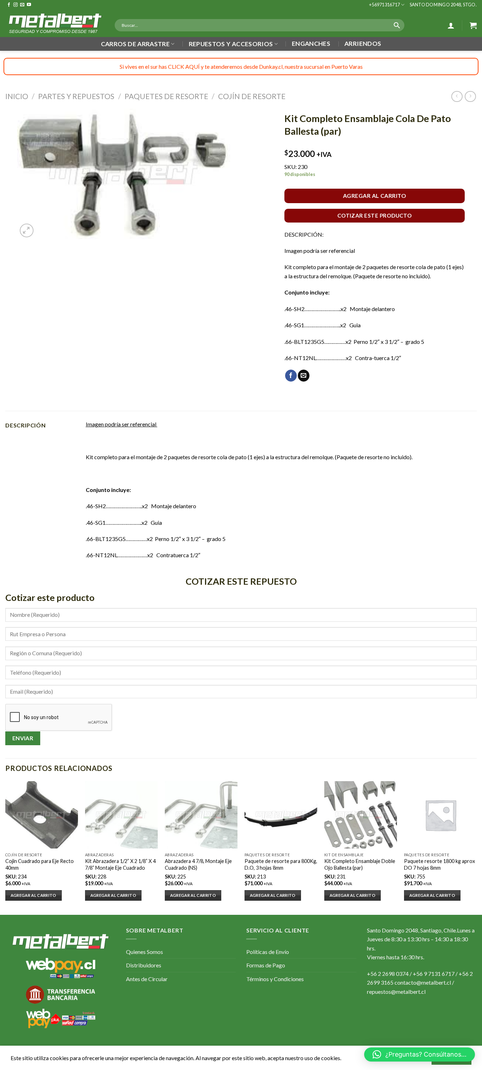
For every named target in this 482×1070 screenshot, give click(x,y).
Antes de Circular (147, 978)
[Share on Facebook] (291, 376)
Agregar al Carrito (374, 195)
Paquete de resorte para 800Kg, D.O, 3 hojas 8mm (281, 864)
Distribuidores (143, 965)
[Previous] (5, 847)
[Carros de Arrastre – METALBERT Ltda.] (54, 23)
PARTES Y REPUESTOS (76, 96)
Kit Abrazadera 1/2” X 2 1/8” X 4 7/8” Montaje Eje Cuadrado (120, 864)
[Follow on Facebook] (9, 4)
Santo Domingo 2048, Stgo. (443, 4)
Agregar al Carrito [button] (33, 895)
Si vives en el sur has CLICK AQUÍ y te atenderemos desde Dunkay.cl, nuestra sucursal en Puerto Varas (241, 66)
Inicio (16, 96)
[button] (419, 1054)
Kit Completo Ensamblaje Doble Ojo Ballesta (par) (359, 864)
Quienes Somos (144, 951)
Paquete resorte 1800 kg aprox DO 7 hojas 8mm (439, 864)
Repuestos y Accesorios (231, 44)
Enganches (311, 43)
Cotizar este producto (374, 215)
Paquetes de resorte (166, 96)
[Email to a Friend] (303, 376)
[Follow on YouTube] (29, 4)
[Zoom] (27, 230)
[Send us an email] (22, 4)
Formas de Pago (265, 965)
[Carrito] (473, 25)
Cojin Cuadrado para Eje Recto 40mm (39, 864)
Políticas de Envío (267, 951)
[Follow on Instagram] (15, 4)
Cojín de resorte (251, 96)
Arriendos (362, 43)
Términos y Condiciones (275, 978)
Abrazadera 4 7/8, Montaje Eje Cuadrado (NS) (198, 864)
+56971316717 (384, 4)
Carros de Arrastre (135, 44)
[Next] (476, 847)
